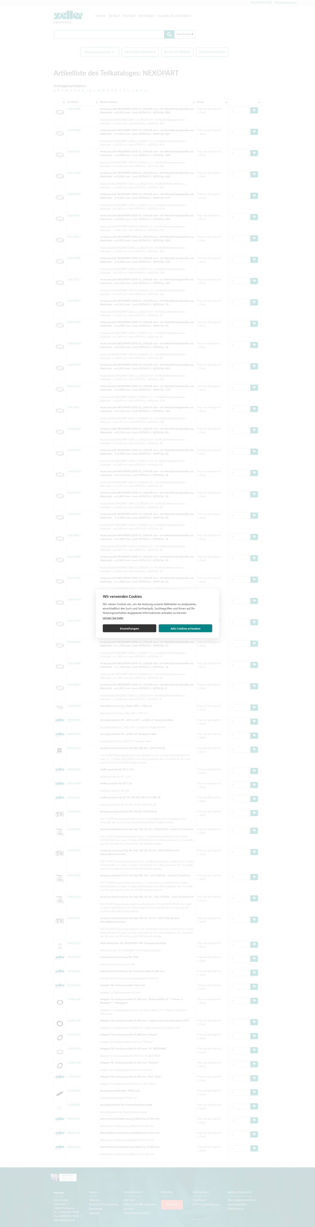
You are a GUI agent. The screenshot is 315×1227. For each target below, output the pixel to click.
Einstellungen (129, 628)
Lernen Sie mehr (113, 618)
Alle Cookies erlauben (186, 628)
